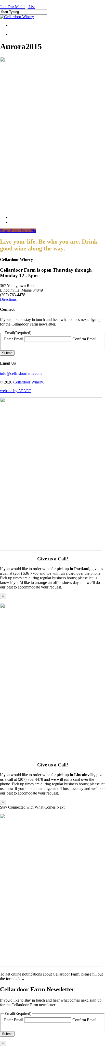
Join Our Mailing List (17, 7)
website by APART (15, 391)
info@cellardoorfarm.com (21, 373)
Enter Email (13, 339)
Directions (8, 299)
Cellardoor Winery (28, 382)
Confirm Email (84, 339)
